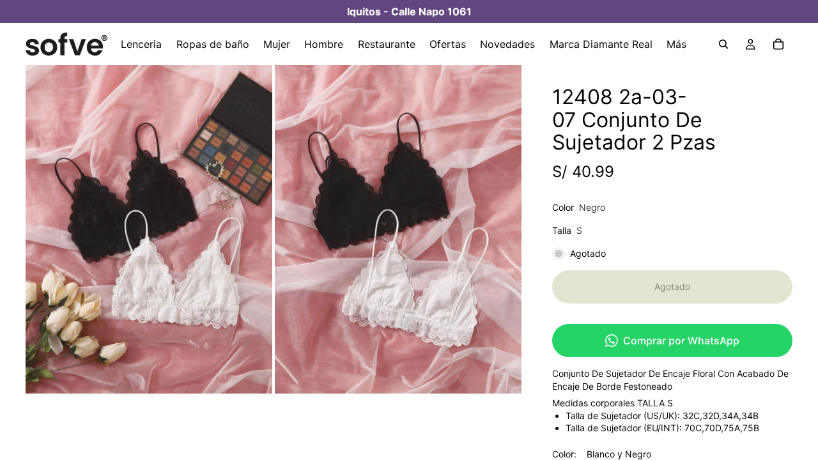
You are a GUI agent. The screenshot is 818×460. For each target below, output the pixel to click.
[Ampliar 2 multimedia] (398, 229)
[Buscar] (723, 44)
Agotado (672, 286)
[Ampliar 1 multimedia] (149, 229)
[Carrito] (778, 44)
